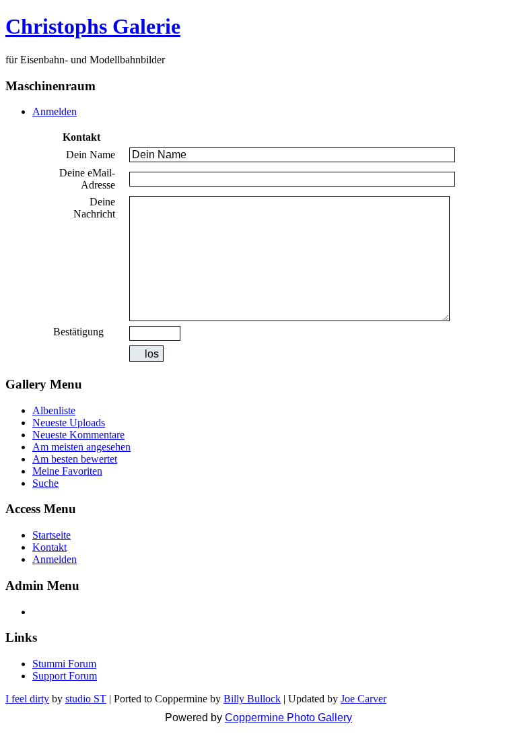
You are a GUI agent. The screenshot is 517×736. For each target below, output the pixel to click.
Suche (45, 483)
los (152, 354)
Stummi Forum (64, 663)
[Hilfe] (110, 331)
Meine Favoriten (67, 471)
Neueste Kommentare (78, 434)
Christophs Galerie (92, 26)
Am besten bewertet (74, 459)
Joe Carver (363, 698)
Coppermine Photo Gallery (288, 717)
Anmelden (54, 111)
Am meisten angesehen (81, 447)
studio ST (85, 698)
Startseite (51, 535)
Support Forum (64, 675)
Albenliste (53, 410)
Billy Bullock (252, 698)
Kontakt (49, 547)
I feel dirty (27, 698)
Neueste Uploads (68, 422)
